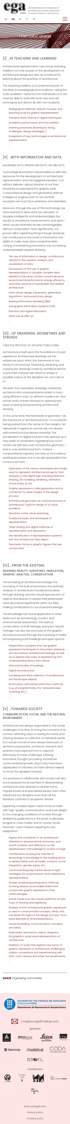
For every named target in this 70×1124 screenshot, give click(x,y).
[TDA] (63, 1037)
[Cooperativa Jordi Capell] (35, 1091)
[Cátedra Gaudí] (7, 1078)
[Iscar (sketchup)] (12, 1049)
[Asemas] (7, 1037)
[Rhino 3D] (25, 1037)
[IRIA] (38, 1078)
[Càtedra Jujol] (22, 1078)
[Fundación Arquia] (58, 1078)
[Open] (65, 19)
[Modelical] (35, 1049)
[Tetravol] (35, 1059)
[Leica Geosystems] (46, 1037)
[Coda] (58, 1049)
